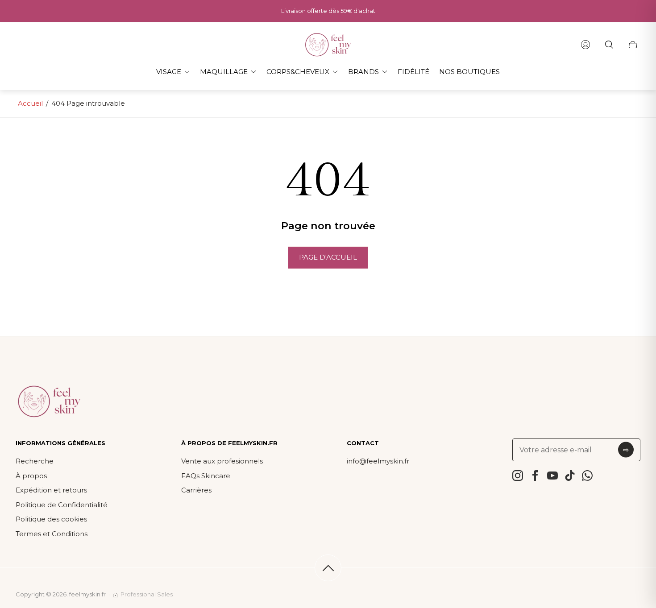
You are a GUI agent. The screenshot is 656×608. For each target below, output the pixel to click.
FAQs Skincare (205, 476)
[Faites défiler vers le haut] (328, 567)
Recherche (35, 461)
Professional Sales (146, 594)
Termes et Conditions (51, 533)
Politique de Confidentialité (62, 504)
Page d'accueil (328, 257)
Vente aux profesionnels (222, 461)
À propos (31, 476)
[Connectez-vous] (585, 44)
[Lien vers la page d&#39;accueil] (49, 402)
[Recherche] (609, 44)
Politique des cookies (51, 519)
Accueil (30, 103)
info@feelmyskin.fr (378, 461)
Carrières (196, 490)
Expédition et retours (51, 490)
